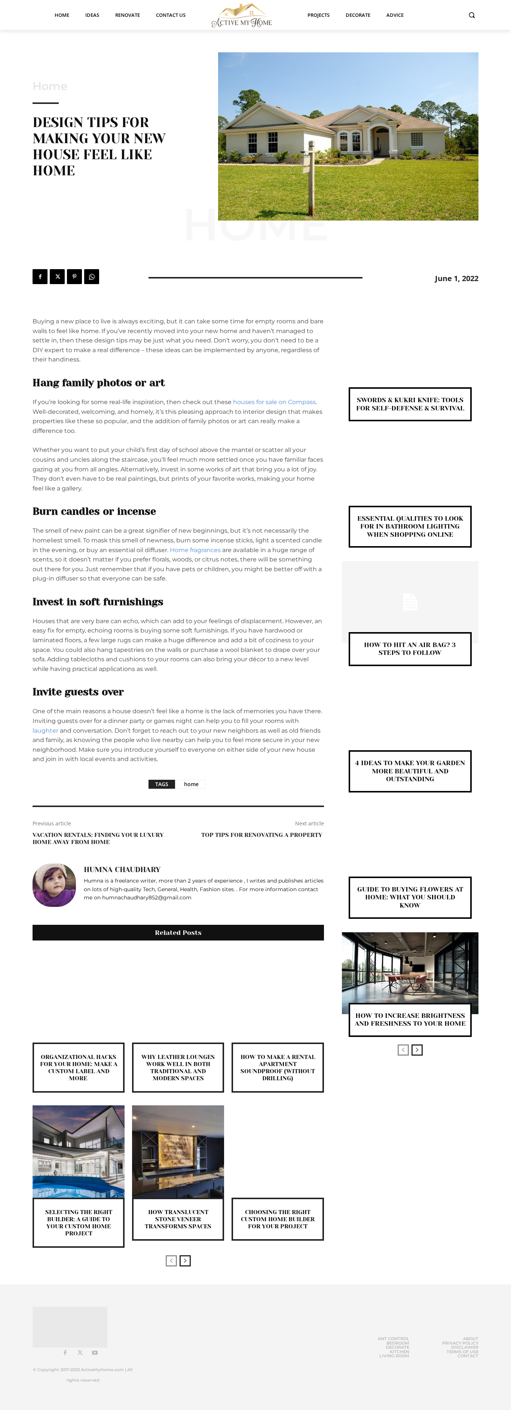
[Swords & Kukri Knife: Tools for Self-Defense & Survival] (410, 357)
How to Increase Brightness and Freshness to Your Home (410, 1020)
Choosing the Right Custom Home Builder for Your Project (278, 1219)
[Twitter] (57, 276)
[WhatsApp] (91, 276)
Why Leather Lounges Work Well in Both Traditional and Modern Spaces (178, 1067)
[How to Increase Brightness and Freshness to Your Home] (410, 973)
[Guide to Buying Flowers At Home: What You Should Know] (410, 847)
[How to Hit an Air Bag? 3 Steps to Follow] (410, 602)
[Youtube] (95, 1353)
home (191, 784)
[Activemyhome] (246, 15)
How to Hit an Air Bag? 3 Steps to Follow (410, 649)
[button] (471, 15)
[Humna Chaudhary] (54, 885)
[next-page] (185, 1260)
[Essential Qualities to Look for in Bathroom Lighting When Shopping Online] (410, 476)
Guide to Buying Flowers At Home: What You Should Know (410, 897)
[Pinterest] (74, 276)
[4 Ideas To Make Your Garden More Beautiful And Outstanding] (410, 720)
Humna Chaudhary (122, 870)
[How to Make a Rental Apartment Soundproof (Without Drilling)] (278, 996)
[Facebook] (40, 276)
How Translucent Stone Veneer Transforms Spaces (178, 1219)
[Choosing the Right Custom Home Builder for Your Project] (278, 1151)
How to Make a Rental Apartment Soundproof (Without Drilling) (278, 1067)
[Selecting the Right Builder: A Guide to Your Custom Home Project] (79, 1151)
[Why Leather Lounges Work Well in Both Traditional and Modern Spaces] (178, 996)
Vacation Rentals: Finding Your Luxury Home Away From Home (98, 838)
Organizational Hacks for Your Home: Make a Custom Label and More (78, 1067)
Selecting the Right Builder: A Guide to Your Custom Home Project (78, 1223)
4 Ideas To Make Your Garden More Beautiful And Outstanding (410, 771)
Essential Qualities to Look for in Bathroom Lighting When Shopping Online (410, 526)
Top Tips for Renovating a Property (262, 834)
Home (50, 86)
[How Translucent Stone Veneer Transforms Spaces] (178, 1151)
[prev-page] (171, 1260)
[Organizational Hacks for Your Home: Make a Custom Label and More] (79, 996)
